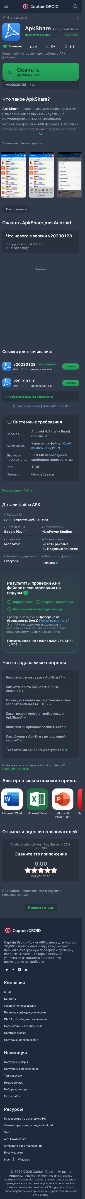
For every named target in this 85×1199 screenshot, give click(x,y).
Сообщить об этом (15, 769)
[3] (41, 870)
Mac (7, 1159)
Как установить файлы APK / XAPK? (43, 406)
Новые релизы (13, 1082)
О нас (8, 992)
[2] (34, 870)
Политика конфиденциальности (25, 1012)
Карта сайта (12, 1096)
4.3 (33, 46)
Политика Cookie (15, 1032)
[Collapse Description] (40, 130)
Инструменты (16, 209)
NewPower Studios (37, 34)
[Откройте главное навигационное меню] (6, 6)
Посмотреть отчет (52, 620)
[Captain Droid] (26, 931)
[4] (47, 870)
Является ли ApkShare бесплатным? (34, 727)
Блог (7, 1152)
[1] (27, 870)
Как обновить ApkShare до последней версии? (36, 738)
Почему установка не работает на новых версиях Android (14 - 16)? (38, 702)
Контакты (10, 998)
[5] (54, 870)
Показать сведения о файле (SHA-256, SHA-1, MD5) (40, 642)
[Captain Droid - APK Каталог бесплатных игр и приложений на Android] (41, 6)
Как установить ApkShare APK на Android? (32, 689)
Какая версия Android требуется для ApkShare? (35, 715)
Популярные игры (16, 1062)
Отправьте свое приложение (23, 1145)
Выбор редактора (15, 1089)
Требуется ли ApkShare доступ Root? (35, 750)
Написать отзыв (41, 907)
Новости (17, 1152)
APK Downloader (15, 1139)
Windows (24, 1159)
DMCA (8, 1019)
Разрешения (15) (16, 490)
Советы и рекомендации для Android (28, 1125)
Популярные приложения (21, 1068)
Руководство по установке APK (25, 1118)
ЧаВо (7, 1132)
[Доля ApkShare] (77, 18)
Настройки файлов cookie (21, 1039)
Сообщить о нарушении (31, 1019)
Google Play (13, 531)
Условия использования (20, 1005)
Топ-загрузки (13, 1075)
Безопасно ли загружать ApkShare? (34, 677)
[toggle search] (75, 6)
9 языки (48, 563)
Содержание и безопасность (23, 1026)
